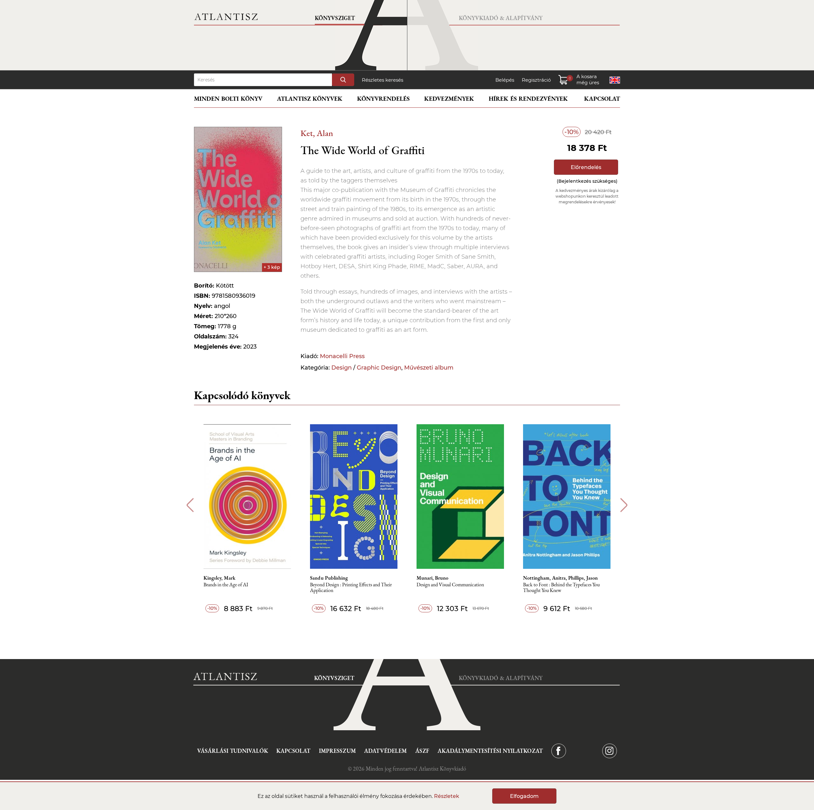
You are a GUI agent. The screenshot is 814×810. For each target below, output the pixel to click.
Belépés (504, 80)
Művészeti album (428, 367)
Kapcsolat (602, 99)
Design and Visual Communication (450, 585)
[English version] (615, 80)
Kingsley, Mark (219, 578)
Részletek (446, 796)
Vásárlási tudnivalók (232, 750)
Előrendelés (586, 167)
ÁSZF (422, 750)
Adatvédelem (385, 750)
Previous (190, 505)
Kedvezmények (449, 99)
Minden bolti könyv (228, 99)
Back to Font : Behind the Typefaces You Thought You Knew (561, 588)
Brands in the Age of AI (226, 585)
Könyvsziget (335, 18)
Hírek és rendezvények (528, 99)
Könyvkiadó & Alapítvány (500, 18)
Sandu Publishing (329, 578)
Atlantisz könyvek (309, 99)
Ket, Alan (316, 133)
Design (341, 367)
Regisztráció (536, 80)
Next (624, 505)
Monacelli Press (342, 356)
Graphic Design (379, 367)
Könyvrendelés (383, 99)
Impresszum (337, 750)
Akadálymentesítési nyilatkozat (490, 750)
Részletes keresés (382, 80)
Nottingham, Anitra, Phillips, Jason (560, 578)
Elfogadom (524, 796)
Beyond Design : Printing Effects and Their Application (351, 588)
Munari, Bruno (432, 578)
